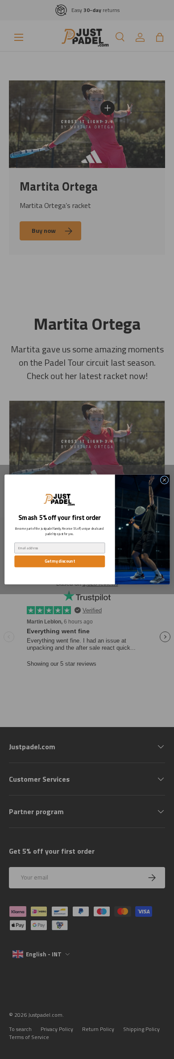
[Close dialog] (164, 480)
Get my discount (59, 561)
